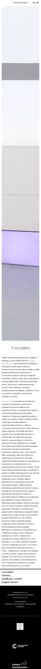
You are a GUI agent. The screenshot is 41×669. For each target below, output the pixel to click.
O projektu (7, 572)
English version (10, 582)
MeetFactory (7, 401)
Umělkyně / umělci (12, 578)
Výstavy (6, 575)
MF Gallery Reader (20, 3)
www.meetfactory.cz (20, 597)
